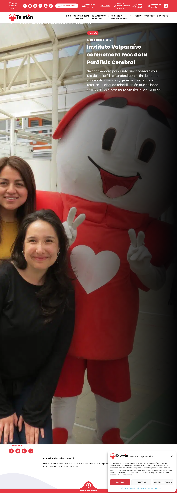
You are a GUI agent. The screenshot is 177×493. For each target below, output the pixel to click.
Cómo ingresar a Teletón (81, 17)
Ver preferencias (163, 482)
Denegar (141, 482)
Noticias (26, 23)
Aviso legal (159, 488)
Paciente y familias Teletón (119, 17)
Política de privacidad (145, 488)
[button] (172, 456)
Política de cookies (127, 488)
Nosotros (149, 16)
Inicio (68, 16)
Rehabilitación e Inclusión (100, 17)
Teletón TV (135, 16)
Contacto (162, 16)
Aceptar (120, 482)
